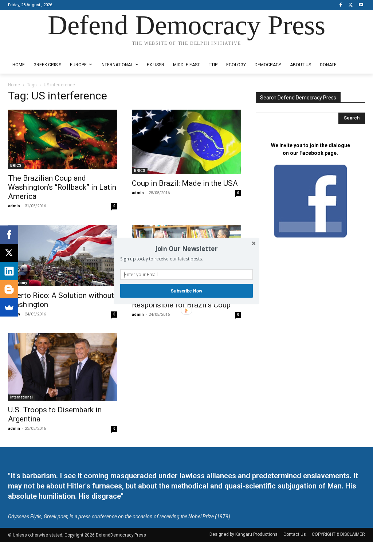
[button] (186, 248)
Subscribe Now (186, 291)
